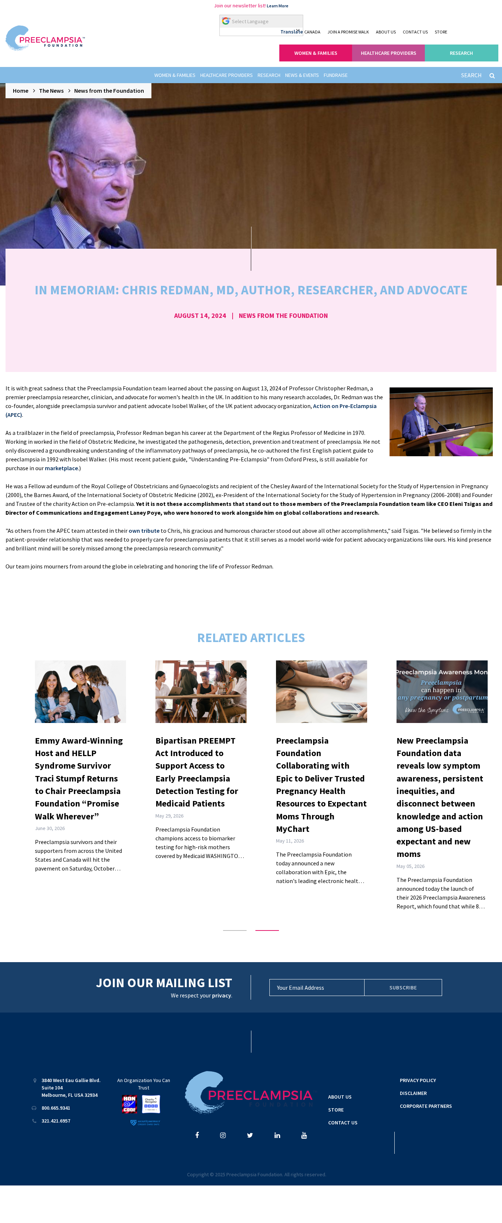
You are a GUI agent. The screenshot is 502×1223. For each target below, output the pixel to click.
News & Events (302, 75)
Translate (291, 31)
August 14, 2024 (200, 315)
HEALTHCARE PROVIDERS (388, 53)
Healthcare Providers (226, 75)
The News (51, 90)
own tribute (144, 530)
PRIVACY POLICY (418, 1080)
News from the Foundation (109, 90)
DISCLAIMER (413, 1093)
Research (269, 75)
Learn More (277, 5)
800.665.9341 (56, 1108)
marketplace (61, 468)
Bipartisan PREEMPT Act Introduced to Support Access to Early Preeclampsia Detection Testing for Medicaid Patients (196, 772)
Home (20, 90)
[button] (235, 930)
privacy (221, 995)
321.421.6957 (56, 1120)
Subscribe (403, 987)
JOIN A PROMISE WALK (348, 32)
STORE (441, 32)
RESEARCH (461, 53)
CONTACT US (415, 32)
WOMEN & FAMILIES (315, 53)
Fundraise (336, 75)
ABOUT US (386, 32)
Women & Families (175, 75)
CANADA (312, 32)
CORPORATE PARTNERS (426, 1106)
